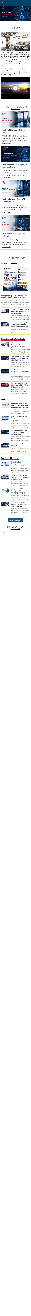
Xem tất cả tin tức (15, 520)
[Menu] (28, 3)
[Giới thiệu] (15, 88)
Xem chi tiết (6, 143)
